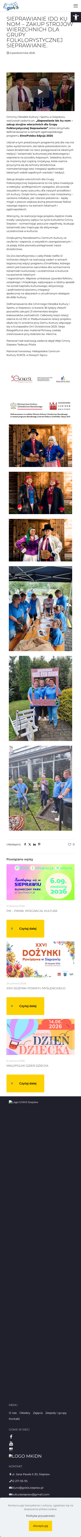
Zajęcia (38, 1413)
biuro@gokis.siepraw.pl (27, 1487)
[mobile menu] (75, 6)
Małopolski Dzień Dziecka (27, 1065)
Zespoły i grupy (56, 1413)
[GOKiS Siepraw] (11, 6)
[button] (76, 17)
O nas (13, 1413)
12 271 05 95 (20, 1481)
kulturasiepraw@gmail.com (31, 1494)
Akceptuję (40, 1526)
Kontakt (14, 1419)
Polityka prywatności (40, 1516)
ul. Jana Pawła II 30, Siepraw (31, 1474)
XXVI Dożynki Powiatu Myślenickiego (35, 988)
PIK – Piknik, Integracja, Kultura (31, 911)
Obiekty (24, 1413)
